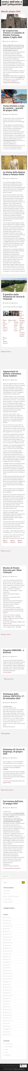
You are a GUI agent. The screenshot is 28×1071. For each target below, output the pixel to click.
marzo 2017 (8, 1006)
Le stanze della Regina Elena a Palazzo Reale (14, 173)
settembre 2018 (8, 979)
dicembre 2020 (8, 934)
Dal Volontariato (9, 1046)
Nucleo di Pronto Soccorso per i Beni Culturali (12, 570)
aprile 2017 (7, 1004)
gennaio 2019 (8, 970)
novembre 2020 (8, 937)
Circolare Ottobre (7, 899)
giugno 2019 (8, 959)
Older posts (6, 876)
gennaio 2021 (8, 931)
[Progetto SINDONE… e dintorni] (14, 641)
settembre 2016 (8, 1020)
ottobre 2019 (8, 953)
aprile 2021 (7, 928)
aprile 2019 (7, 965)
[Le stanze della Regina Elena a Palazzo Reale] (14, 163)
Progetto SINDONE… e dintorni (13, 651)
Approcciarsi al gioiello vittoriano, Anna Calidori (12, 373)
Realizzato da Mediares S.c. (19, 1069)
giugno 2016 (8, 1026)
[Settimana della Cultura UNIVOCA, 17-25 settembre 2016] (14, 684)
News (6, 1052)
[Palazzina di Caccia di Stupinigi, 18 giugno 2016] (14, 740)
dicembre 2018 (8, 973)
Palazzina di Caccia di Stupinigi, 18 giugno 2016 (14, 751)
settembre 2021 (8, 926)
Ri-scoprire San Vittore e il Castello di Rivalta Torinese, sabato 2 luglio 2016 (13, 34)
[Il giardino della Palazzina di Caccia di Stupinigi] (14, 285)
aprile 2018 (7, 984)
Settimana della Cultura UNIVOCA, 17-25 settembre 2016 (14, 696)
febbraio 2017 (8, 1009)
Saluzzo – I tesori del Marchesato (11, 896)
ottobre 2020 (8, 940)
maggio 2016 (8, 1029)
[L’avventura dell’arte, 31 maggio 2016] (14, 794)
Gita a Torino (6, 893)
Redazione (15, 41)
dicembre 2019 (8, 948)
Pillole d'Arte (8, 1055)
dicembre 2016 (8, 1015)
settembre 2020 (8, 942)
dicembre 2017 (8, 990)
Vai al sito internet (7, 672)
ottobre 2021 (8, 923)
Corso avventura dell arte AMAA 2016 (11, 868)
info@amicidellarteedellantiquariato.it (11, 82)
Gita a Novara (6, 890)
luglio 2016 (7, 1023)
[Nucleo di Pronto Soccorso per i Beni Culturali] (14, 557)
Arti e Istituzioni (8, 1044)
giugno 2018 (8, 981)
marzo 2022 (8, 917)
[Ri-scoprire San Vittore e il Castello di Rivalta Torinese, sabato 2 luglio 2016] (14, 21)
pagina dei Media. (7, 782)
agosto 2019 (8, 956)
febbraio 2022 (8, 920)
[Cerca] (23, 882)
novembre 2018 (8, 976)
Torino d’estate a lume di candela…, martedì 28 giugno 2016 (13, 108)
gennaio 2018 (8, 987)
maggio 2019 (8, 962)
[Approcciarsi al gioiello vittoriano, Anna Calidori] (14, 360)
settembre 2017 (8, 995)
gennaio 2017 (8, 1012)
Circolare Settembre (8, 902)
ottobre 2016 (8, 1018)
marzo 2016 (8, 1034)
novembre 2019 (8, 951)
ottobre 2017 (8, 992)
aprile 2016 (7, 1031)
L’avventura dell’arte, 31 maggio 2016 (13, 802)
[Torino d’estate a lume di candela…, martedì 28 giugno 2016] (14, 96)
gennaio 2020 (8, 945)
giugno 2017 (8, 998)
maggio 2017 (8, 1001)
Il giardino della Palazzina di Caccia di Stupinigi (14, 296)
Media (6, 1049)
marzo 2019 (8, 967)
